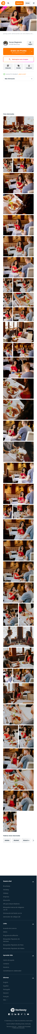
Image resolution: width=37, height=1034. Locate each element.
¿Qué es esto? (22, 74)
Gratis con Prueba (18, 51)
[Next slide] (29, 987)
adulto (7, 987)
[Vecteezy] (3, 3)
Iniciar (28, 3)
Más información (10, 78)
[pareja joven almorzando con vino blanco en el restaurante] (18, 125)
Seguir (30, 44)
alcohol (16, 987)
